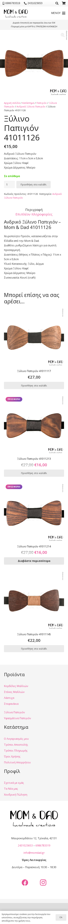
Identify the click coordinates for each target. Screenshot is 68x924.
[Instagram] (43, 882)
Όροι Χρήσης (12, 756)
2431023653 (25, 845)
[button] (57, 3)
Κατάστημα (28, 102)
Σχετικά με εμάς (14, 783)
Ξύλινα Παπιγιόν (14, 712)
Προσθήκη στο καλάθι (33, 184)
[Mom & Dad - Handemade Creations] (16, 13)
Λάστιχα (9, 698)
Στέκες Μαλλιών (14, 692)
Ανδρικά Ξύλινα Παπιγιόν (31, 106)
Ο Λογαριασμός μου (16, 739)
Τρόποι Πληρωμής (16, 750)
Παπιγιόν (41, 102)
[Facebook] (25, 882)
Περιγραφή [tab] (34, 209)
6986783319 (42, 845)
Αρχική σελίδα (12, 102)
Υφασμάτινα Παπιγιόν (17, 718)
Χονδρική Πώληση (15, 794)
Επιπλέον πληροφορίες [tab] (34, 214)
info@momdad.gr (34, 853)
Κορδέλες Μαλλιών (16, 686)
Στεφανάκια (11, 704)
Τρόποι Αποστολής (16, 744)
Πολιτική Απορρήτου (17, 762)
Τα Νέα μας (11, 788)
